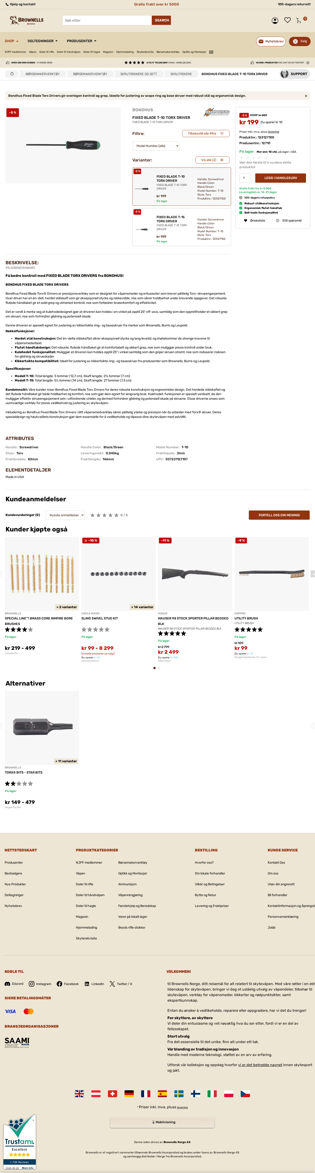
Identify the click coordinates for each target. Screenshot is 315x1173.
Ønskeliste (289, 20)
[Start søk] (161, 20)
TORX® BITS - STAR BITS (23, 772)
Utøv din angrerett (281, 884)
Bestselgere (13, 873)
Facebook (71, 984)
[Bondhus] (216, 112)
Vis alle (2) (208, 160)
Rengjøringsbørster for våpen (251, 657)
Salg (303, 41)
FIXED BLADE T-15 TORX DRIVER (172, 223)
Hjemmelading (125, 51)
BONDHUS (142, 109)
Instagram (43, 984)
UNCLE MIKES (90, 613)
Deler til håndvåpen (68, 51)
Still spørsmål (292, 221)
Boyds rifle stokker (131, 928)
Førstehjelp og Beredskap (137, 906)
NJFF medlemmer (15, 51)
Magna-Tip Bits (13, 807)
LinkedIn (98, 984)
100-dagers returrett (294, 4)
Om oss (273, 873)
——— (211, 51)
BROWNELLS (13, 613)
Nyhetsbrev (13, 906)
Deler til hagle (91, 51)
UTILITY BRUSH (246, 618)
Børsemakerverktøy (168, 51)
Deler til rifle (46, 51)
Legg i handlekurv (280, 178)
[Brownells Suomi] (195, 1093)
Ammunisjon (127, 884)
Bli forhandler (277, 895)
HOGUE (162, 613)
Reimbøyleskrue (90, 661)
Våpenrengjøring (130, 895)
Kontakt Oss (276, 863)
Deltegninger (40, 41)
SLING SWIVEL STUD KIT (99, 618)
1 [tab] (156, 670)
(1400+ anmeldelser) (168, 63)
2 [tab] (160, 670)
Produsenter (79, 41)
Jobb (271, 928)
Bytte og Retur (205, 895)
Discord (17, 984)
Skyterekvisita (145, 51)
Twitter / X (124, 984)
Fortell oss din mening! (279, 515)
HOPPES (240, 613)
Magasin (108, 51)
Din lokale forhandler (210, 873)
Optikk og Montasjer (194, 51)
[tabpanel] (42, 596)
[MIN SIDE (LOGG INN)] (276, 20)
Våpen (32, 51)
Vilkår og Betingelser (210, 884)
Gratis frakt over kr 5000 (156, 4)
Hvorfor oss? (204, 863)
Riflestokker (164, 661)
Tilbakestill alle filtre (202, 133)
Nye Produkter (15, 884)
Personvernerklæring (283, 917)
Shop (9, 41)
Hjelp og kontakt (22, 4)
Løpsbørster (11, 653)
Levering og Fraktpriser (212, 906)
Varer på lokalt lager (132, 917)
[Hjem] (10, 73)
